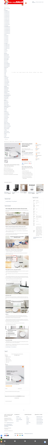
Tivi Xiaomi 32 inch (6, 11)
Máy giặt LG (6, 92)
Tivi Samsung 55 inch (7, 29)
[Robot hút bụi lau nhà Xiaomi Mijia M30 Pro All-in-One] (32, 187)
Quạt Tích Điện (6, 97)
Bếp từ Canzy (6, 103)
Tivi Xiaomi (5, 10)
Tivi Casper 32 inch (6, 44)
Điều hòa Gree (6, 62)
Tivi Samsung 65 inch (7, 30)
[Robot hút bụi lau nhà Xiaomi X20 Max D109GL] (8, 187)
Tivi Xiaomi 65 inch (6, 16)
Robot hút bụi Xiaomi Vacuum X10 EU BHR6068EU (39, 192)
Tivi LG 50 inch (6, 36)
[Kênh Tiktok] (0, 444)
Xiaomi (5, 72)
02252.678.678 (30, 153)
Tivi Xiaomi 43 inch (6, 12)
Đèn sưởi (5, 108)
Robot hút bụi (11, 141)
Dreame (5, 69)
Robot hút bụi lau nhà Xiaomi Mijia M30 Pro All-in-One (31, 192)
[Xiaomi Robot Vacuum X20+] (24, 187)
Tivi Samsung (6, 25)
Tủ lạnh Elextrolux (6, 82)
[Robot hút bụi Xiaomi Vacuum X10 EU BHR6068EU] (40, 187)
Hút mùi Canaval (6, 117)
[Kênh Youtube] (3, 444)
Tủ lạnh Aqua (6, 78)
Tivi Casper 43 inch (6, 45)
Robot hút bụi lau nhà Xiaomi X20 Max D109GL (7, 192)
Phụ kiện (5, 109)
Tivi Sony (5, 49)
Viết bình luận (16, 355)
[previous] (4, 190)
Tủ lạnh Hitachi (6, 83)
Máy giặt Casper (6, 88)
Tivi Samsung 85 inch (7, 33)
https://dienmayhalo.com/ (10, 422)
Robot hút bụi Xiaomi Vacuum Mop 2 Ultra (15, 192)
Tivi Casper (5, 43)
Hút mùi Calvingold (6, 114)
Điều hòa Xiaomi (6, 55)
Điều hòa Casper (6, 54)
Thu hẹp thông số (14, 201)
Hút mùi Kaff (6, 118)
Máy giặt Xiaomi (6, 87)
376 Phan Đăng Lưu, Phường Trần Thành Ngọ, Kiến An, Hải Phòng (8, 425)
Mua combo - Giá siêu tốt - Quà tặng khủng (27, 152)
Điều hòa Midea (6, 59)
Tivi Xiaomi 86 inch (6, 21)
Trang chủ (7, 141)
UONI (5, 73)
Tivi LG (5, 34)
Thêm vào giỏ (25, 159)
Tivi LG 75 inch (6, 40)
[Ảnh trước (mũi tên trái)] (0, 411)
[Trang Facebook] (1, 444)
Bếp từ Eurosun (6, 102)
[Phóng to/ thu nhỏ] (3, 408)
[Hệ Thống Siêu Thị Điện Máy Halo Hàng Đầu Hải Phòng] (13, 2)
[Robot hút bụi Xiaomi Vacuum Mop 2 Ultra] (16, 187)
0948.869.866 (26, 153)
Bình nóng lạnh (6, 107)
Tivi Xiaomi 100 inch (7, 24)
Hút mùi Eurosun (6, 113)
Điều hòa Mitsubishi (7, 63)
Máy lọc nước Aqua (7, 127)
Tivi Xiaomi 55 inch (6, 15)
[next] (43, 190)
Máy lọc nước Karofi (7, 124)
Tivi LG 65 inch (6, 39)
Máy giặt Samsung (6, 91)
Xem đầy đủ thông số (8, 201)
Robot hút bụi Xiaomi (18, 141)
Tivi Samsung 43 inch (7, 26)
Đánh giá (6, 351)
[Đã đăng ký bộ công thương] (29, 434)
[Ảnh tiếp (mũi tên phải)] (3, 411)
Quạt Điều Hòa (6, 98)
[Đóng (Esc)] (0, 408)
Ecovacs (5, 68)
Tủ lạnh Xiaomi (6, 77)
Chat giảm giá (25, 163)
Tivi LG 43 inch (6, 35)
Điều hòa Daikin (6, 58)
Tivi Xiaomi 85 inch (6, 20)
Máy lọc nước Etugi (7, 123)
